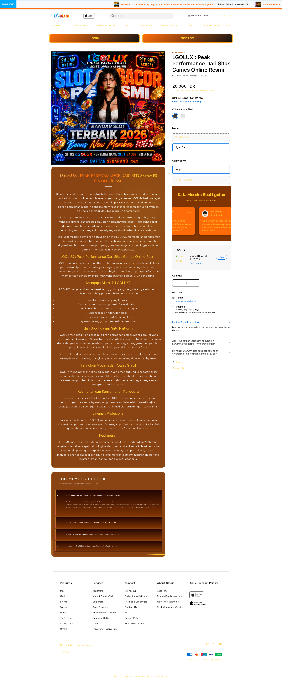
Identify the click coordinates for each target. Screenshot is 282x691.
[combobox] (141, 15)
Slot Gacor (146, 25)
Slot (128, 25)
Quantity (177, 275)
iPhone (63, 602)
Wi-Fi (178, 169)
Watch (63, 607)
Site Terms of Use (134, 623)
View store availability (187, 301)
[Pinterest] (183, 369)
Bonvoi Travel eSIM (103, 596)
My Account (131, 591)
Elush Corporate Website (170, 607)
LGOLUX (56, 25)
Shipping (190, 90)
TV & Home (66, 618)
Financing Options (102, 618)
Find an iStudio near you (170, 596)
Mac (62, 591)
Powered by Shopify (213, 659)
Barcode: (194, 76)
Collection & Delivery (136, 596)
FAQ (127, 612)
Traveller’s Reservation (105, 629)
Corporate (98, 602)
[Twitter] (178, 369)
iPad (62, 596)
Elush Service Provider (104, 612)
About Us (162, 591)
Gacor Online (169, 25)
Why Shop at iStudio (168, 602)
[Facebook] (174, 369)
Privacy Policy (132, 618)
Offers (63, 629)
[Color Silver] (183, 116)
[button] (56, 25)
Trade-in (97, 623)
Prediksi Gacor (183, 137)
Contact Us (131, 607)
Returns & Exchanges (136, 602)
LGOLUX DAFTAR (106, 25)
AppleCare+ (99, 591)
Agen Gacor (182, 147)
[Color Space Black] (175, 116)
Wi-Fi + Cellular (183, 179)
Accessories (66, 623)
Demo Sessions (100, 607)
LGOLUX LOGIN (78, 25)
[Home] (61, 16)
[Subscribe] (105, 652)
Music (63, 612)
